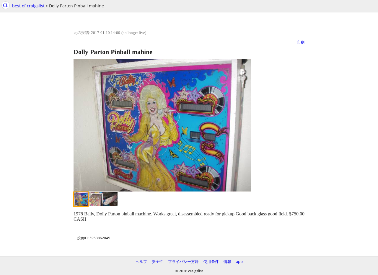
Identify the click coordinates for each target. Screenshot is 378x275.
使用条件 (211, 261)
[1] (81, 199)
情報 (227, 261)
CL (5, 5)
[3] (110, 199)
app (239, 261)
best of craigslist (28, 6)
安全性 (157, 261)
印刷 (300, 42)
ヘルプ (141, 261)
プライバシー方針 (183, 261)
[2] (95, 199)
